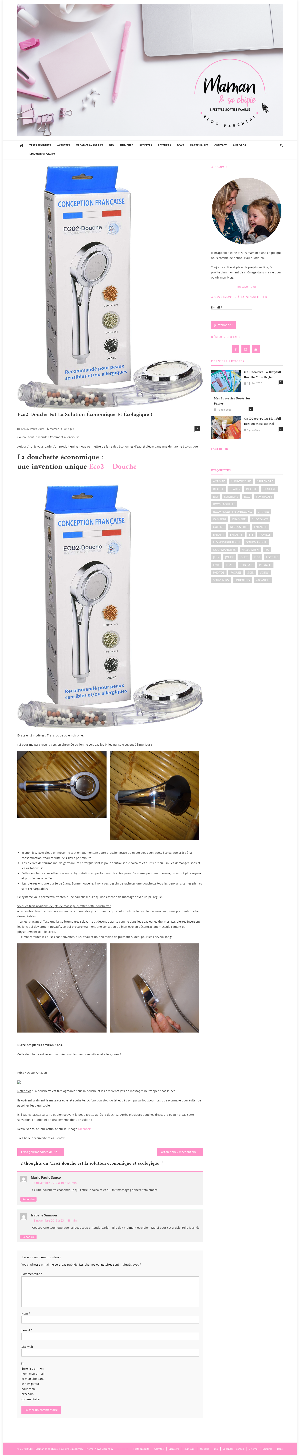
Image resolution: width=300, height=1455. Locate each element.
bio (215, 497)
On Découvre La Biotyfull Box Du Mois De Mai (262, 421)
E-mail (26, 1330)
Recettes (145, 145)
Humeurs (126, 145)
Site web (27, 1347)
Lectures (164, 145)
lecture (272, 557)
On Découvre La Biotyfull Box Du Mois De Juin (262, 375)
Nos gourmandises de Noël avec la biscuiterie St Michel (43, 1152)
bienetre (269, 489)
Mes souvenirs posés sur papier (232, 401)
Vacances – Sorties (89, 145)
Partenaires (199, 145)
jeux (216, 557)
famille (265, 534)
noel (230, 565)
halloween (250, 550)
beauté (251, 489)
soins (264, 572)
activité (219, 481)
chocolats (260, 519)
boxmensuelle (224, 504)
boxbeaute (264, 497)
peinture (246, 565)
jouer (229, 557)
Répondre (28, 1199)
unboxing (242, 580)
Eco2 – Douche (113, 467)
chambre (239, 519)
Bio (111, 145)
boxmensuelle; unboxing (232, 512)
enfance (260, 527)
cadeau (263, 512)
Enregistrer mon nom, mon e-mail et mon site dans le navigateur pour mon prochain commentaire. (32, 1384)
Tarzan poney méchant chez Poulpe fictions (181, 1152)
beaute (218, 489)
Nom (25, 1314)
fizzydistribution (226, 542)
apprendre (265, 481)
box (247, 497)
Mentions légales (42, 154)
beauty (235, 489)
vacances (263, 580)
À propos (239, 145)
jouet (244, 557)
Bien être (24, 421)
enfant (218, 534)
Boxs (180, 145)
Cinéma (253, 1449)
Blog (37, 421)
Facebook (84, 1129)
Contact (220, 145)
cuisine (218, 527)
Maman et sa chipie (62, 429)
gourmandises (224, 550)
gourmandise (256, 542)
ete (251, 534)
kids (257, 557)
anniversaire (241, 481)
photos (218, 572)
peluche (265, 565)
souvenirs (221, 580)
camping (219, 519)
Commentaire (31, 1274)
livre (216, 565)
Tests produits (40, 145)
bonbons (231, 497)
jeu (267, 550)
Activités (63, 145)
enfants (236, 534)
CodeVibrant (121, 1449)
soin (250, 572)
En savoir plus (247, 287)
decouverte (239, 527)
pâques (235, 572)
